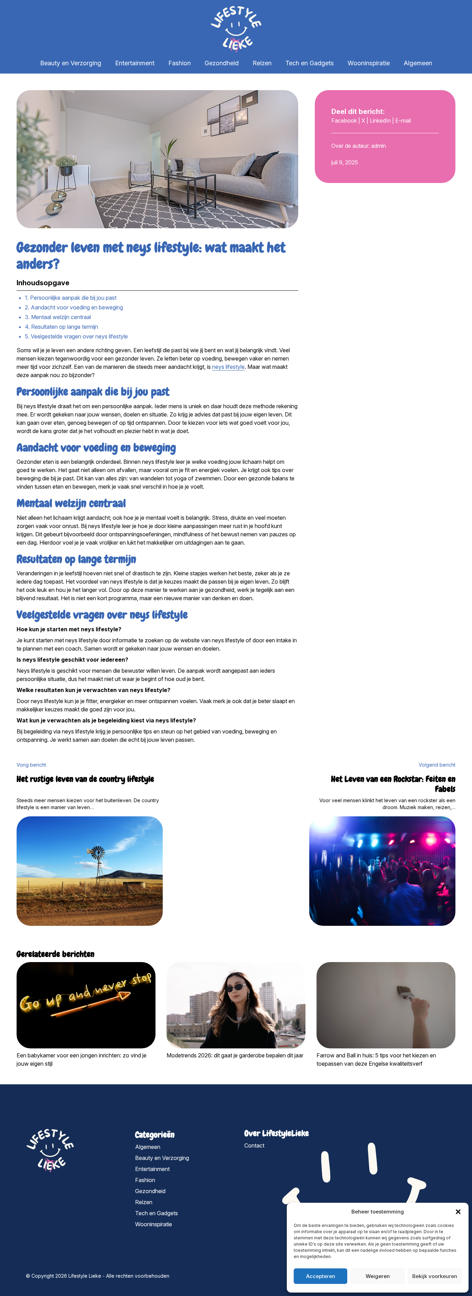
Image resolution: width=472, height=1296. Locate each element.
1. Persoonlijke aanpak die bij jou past (70, 297)
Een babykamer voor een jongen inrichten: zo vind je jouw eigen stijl (82, 1059)
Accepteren (320, 1276)
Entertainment (134, 63)
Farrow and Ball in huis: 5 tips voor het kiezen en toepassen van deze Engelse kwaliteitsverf (376, 1059)
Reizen (262, 63)
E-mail (403, 120)
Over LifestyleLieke (276, 1133)
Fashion (179, 63)
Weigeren (378, 1276)
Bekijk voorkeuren (434, 1276)
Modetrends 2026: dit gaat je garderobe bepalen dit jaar (235, 1055)
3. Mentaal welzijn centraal (58, 317)
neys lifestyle (228, 366)
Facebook (344, 120)
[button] (458, 1211)
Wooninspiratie (369, 63)
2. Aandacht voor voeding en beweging (74, 307)
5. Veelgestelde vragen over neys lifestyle (76, 336)
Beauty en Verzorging (70, 63)
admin (378, 145)
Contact (254, 1145)
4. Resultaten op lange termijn (61, 326)
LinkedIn (380, 120)
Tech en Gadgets (309, 63)
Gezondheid (222, 63)
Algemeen (418, 63)
